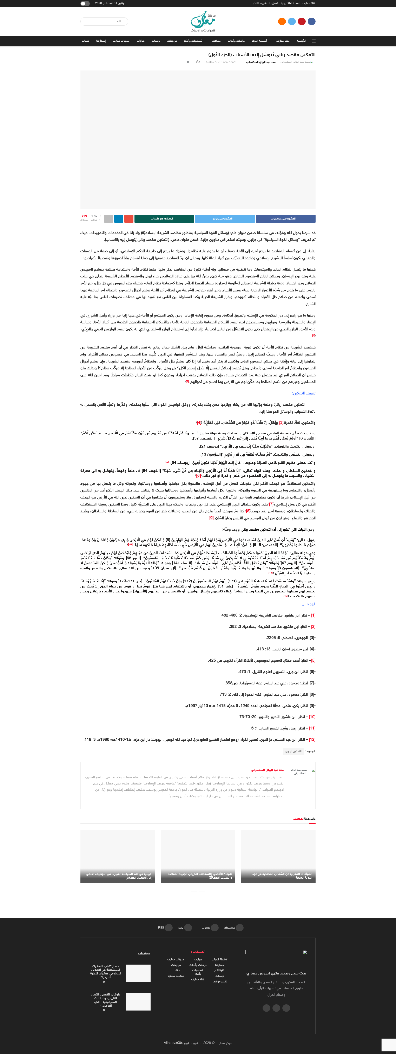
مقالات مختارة (176, 976)
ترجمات (156, 41)
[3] (281, 423)
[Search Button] (85, 21)
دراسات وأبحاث (236, 41)
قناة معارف (309, 3)
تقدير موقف (220, 981)
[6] (198, 476)
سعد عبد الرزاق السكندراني (261, 62)
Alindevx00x (173, 1043)
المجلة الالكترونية (290, 3)
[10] (130, 544)
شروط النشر (259, 3)
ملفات (85, 41)
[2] (187, 381)
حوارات (141, 41)
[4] (199, 423)
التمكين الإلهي (293, 751)
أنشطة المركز (259, 41)
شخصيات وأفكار (193, 41)
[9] (211, 518)
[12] (286, 595)
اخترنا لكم (219, 970)
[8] (248, 511)
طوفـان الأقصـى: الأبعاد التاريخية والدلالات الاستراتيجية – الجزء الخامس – (105, 1000)
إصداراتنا (101, 41)
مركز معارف (283, 41)
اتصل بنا (273, 3)
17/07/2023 (228, 62)
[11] (271, 572)
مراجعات (172, 41)
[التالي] (194, 894)
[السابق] (202, 894)
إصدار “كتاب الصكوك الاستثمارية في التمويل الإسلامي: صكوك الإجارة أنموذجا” (105, 972)
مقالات (216, 41)
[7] (271, 504)
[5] (167, 462)
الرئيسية (301, 41)
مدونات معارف (121, 41)
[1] (313, 335)
